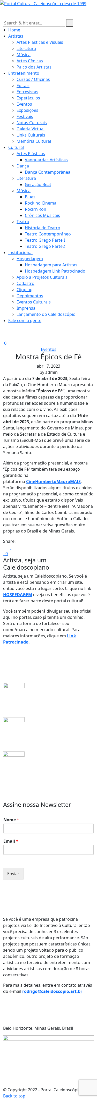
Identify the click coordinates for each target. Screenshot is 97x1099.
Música (24, 54)
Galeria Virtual (30, 129)
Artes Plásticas (31, 153)
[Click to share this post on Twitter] (9, 547)
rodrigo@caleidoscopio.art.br (52, 991)
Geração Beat (38, 184)
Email (10, 841)
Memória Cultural (34, 141)
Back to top (14, 1096)
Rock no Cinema (40, 203)
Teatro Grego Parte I (45, 240)
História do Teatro (42, 228)
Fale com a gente (24, 320)
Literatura (26, 48)
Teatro (23, 221)
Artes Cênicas (30, 61)
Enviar (13, 873)
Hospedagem (30, 258)
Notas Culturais (32, 122)
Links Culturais (31, 135)
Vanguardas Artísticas (46, 160)
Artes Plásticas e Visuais (40, 42)
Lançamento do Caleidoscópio (46, 314)
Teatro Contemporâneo (48, 234)
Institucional (20, 252)
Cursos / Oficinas (33, 79)
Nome (11, 820)
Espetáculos (28, 98)
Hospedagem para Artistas (51, 265)
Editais (23, 85)
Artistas (15, 36)
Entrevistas (27, 92)
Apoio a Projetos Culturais (42, 277)
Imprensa (26, 308)
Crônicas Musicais (42, 215)
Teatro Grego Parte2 (45, 246)
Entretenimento (23, 73)
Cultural (16, 147)
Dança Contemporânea (47, 172)
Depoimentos (30, 296)
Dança (23, 166)
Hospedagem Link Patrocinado (55, 271)
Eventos (24, 104)
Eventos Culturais (34, 302)
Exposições (27, 110)
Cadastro (25, 283)
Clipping (25, 289)
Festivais (25, 116)
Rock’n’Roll (35, 209)
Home (14, 30)
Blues (30, 197)
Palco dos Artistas (34, 67)
